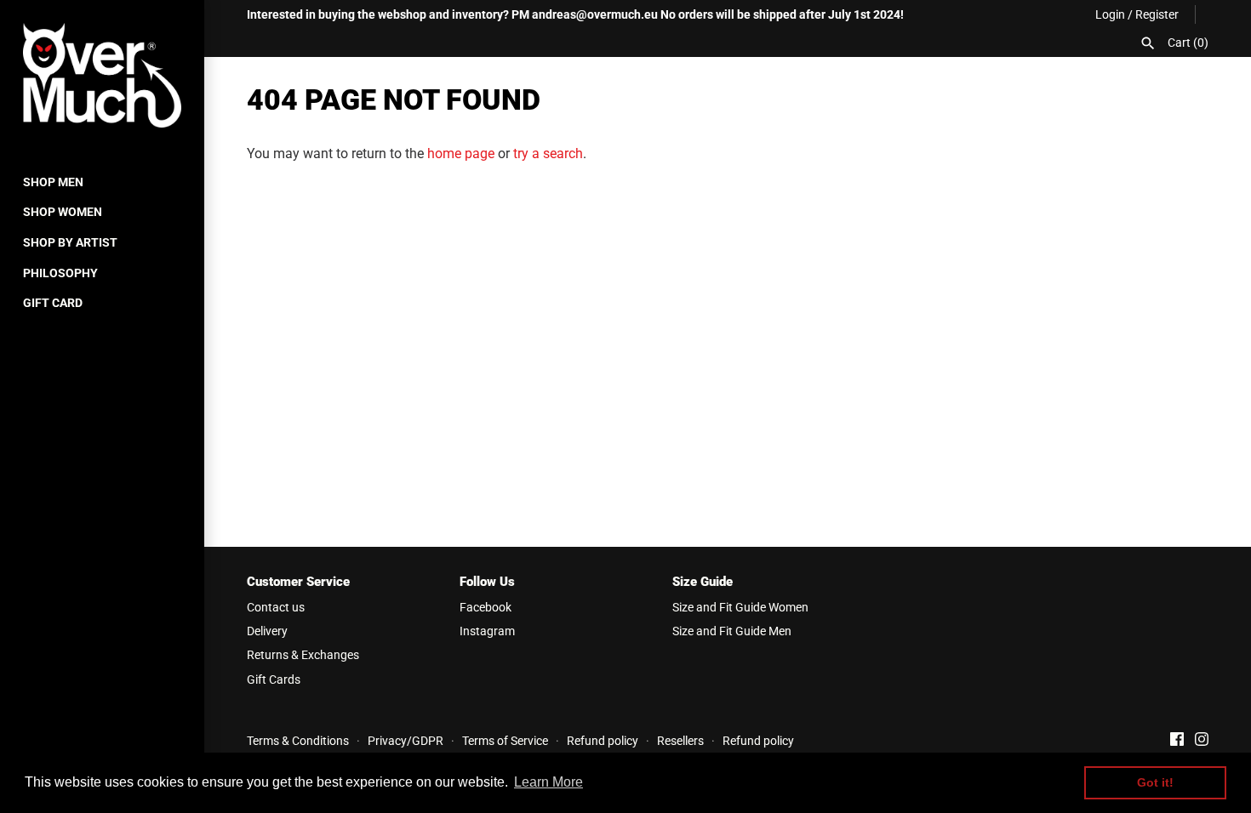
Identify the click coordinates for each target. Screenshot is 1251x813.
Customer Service (298, 581)
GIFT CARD (53, 303)
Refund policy (602, 741)
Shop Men (53, 182)
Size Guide (702, 581)
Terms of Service (505, 741)
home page (460, 153)
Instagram (487, 631)
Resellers (680, 741)
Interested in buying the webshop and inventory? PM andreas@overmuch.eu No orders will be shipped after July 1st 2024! (575, 14)
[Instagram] (1201, 742)
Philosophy (60, 273)
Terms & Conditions (298, 741)
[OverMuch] (102, 75)
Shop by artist (70, 242)
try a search (548, 153)
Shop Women (62, 212)
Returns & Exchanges (303, 655)
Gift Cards (273, 679)
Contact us (276, 607)
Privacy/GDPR (405, 741)
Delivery (267, 631)
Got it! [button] (1155, 782)
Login (1110, 14)
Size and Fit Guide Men (731, 631)
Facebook (485, 607)
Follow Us (487, 581)
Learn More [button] (548, 782)
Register (1157, 14)
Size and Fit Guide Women (740, 607)
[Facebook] (1177, 742)
